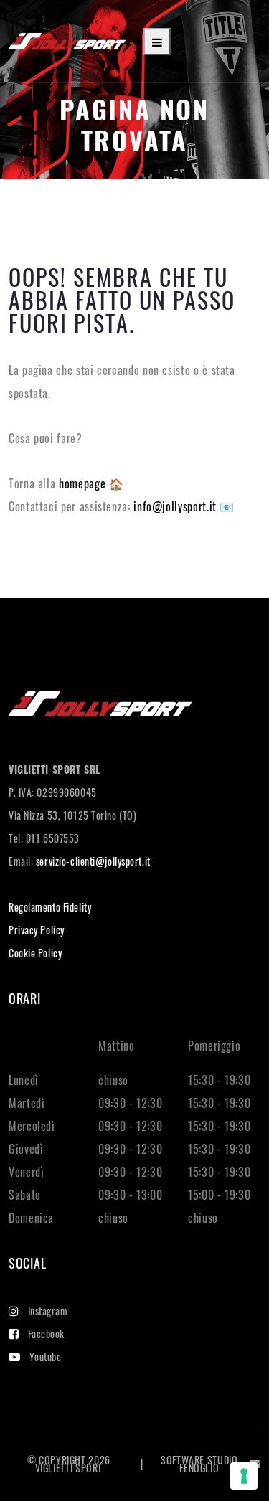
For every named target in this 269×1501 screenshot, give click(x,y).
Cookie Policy (35, 952)
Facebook (46, 1333)
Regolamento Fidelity (50, 906)
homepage (84, 483)
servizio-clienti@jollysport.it (93, 860)
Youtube (45, 1356)
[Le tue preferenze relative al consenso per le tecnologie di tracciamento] (244, 1476)
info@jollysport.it (176, 506)
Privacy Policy (37, 929)
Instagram (48, 1310)
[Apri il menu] (157, 41)
